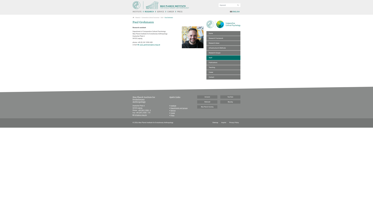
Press (179, 11)
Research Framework (216, 38)
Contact (211, 77)
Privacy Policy (234, 122)
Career (170, 11)
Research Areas (214, 43)
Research (149, 11)
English (236, 12)
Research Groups (214, 53)
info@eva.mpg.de (141, 115)
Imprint (223, 122)
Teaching (212, 67)
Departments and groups (179, 108)
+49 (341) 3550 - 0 (144, 110)
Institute (137, 11)
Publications (213, 62)
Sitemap (215, 122)
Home (211, 33)
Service (160, 11)
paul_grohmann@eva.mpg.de (150, 45)
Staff (210, 58)
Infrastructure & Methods (217, 48)
